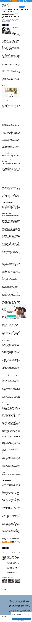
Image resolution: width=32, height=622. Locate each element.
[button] (11, 307)
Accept (21, 618)
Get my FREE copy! (11, 316)
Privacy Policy (22, 620)
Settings (19, 620)
